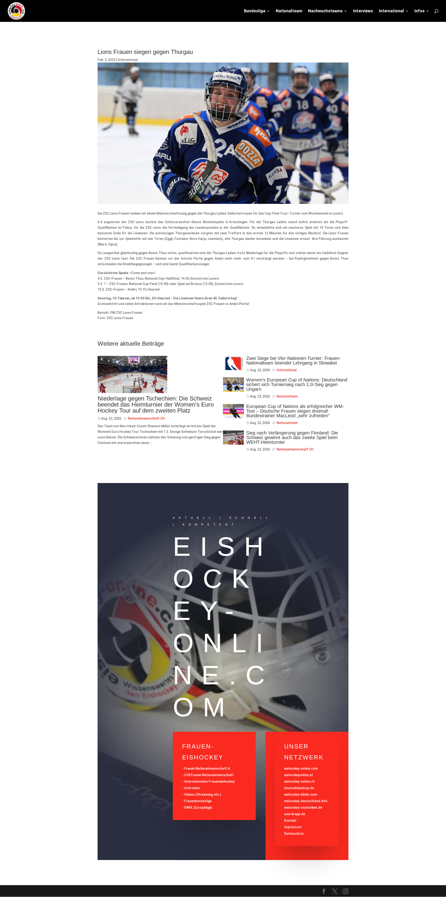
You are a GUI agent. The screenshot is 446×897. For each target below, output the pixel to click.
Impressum (292, 827)
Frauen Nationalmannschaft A (207, 768)
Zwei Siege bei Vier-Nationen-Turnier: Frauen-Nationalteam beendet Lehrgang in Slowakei (293, 360)
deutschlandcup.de (299, 788)
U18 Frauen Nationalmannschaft (209, 775)
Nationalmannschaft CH (146, 418)
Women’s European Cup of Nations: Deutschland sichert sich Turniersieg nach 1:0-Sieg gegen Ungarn (296, 384)
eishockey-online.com (301, 768)
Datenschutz (294, 833)
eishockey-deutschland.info (305, 801)
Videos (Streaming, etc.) (202, 794)
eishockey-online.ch (299, 781)
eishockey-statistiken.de (303, 807)
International (391, 11)
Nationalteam (289, 11)
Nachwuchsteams (325, 11)
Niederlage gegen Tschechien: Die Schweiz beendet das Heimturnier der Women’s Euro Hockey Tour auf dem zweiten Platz (156, 404)
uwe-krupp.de (294, 814)
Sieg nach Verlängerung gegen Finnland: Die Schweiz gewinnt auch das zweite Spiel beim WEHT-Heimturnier (292, 437)
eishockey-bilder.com (300, 794)
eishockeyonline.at (298, 775)
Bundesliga (254, 11)
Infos (419, 11)
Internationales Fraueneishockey (209, 781)
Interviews (363, 11)
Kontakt (290, 820)
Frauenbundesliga (198, 801)
